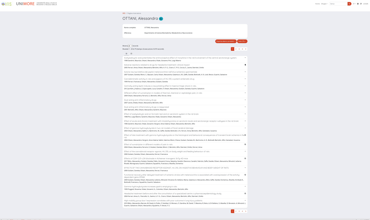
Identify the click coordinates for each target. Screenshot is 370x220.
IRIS (124, 13)
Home (317, 4)
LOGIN (365, 4)
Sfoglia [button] (323, 4)
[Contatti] (360, 4)
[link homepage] (7, 3)
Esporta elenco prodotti (225, 41)
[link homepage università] (36, 3)
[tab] (126, 54)
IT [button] (353, 4)
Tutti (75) (241, 41)
